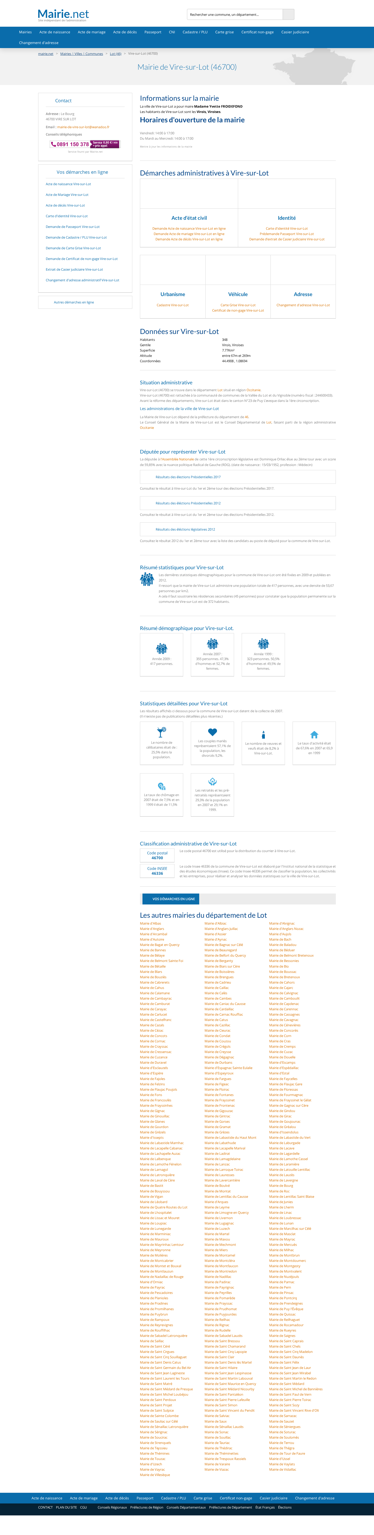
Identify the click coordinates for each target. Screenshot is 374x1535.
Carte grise (224, 32)
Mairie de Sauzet (281, 1421)
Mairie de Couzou (218, 1041)
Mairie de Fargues (218, 1078)
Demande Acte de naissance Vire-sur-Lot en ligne (189, 228)
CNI (172, 32)
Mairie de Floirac (217, 1089)
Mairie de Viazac (217, 1469)
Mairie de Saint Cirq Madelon (291, 1351)
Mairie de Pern (280, 1287)
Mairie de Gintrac (217, 1116)
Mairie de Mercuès (283, 1244)
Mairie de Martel (217, 1234)
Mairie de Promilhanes (157, 1309)
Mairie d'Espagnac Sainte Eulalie (228, 1067)
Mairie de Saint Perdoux (158, 1399)
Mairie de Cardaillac (219, 1009)
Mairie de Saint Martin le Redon (293, 1378)
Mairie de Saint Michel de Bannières (296, 1389)
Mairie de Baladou (282, 944)
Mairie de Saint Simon (221, 1405)
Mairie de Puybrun (154, 1314)
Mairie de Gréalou (282, 1126)
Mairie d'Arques (216, 1202)
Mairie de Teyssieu (153, 1448)
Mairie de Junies (281, 1202)
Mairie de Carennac (283, 1009)
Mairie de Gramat (218, 1126)
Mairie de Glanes (152, 1121)
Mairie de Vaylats (282, 1464)
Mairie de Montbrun (284, 1255)
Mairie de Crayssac (154, 1046)
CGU (83, 1507)
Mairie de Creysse (218, 1051)
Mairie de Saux (216, 1421)
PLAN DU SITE (66, 1507)
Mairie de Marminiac (155, 1234)
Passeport (153, 32)
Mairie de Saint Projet (156, 1405)
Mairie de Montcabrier (157, 1260)
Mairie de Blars (151, 971)
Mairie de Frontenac (220, 1105)
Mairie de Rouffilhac (155, 1330)
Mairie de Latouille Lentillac (289, 1169)
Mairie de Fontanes (219, 1094)
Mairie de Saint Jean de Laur (290, 1367)
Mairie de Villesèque (155, 1474)
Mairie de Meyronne (155, 1250)
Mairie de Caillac (217, 987)
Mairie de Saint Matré (156, 1383)
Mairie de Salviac (217, 1415)
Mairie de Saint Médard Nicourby (229, 1389)
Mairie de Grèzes (217, 1132)
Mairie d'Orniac (151, 1282)
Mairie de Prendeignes (286, 1303)
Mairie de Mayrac (282, 1239)
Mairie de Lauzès (281, 1175)
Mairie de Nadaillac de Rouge (161, 1276)
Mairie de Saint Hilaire (221, 1367)
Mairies (25, 32)
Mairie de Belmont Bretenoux (291, 955)
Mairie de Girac (280, 1116)
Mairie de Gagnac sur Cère (288, 1105)
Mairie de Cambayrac (156, 998)
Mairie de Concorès (283, 1030)
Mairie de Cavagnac (283, 1019)
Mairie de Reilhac (217, 1319)
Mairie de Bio (279, 966)
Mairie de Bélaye (152, 955)
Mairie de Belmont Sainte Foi (161, 960)
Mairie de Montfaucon (221, 1266)
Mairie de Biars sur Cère (222, 966)
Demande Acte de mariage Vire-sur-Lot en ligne (189, 233)
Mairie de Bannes (153, 950)
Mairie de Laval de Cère (157, 1180)
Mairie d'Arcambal (153, 934)
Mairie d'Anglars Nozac (286, 928)
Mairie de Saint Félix (284, 1362)
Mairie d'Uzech (151, 1464)
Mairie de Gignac (152, 1110)
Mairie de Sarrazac (283, 1415)
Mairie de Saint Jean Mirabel (290, 1373)
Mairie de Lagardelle (284, 1153)
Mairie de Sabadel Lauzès (223, 1335)
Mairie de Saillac (152, 1341)
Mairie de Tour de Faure (287, 1453)
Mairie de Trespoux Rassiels (225, 1458)
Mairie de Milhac (281, 1250)
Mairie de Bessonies (284, 960)
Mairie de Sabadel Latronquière (163, 1335)
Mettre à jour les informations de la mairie (166, 146)
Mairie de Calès (216, 993)
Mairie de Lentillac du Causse (226, 1196)
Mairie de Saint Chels (284, 1346)
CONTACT (45, 1507)
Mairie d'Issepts (152, 1137)
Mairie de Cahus (152, 987)
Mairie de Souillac (218, 1437)
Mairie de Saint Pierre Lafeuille (227, 1399)
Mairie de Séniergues (284, 1426)
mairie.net (45, 53)
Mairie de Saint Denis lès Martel (228, 1362)
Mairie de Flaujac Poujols (158, 1089)
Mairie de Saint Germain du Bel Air (165, 1367)
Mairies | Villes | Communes (81, 53)
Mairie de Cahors (282, 982)
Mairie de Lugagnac (219, 1223)
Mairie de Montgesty (284, 1266)
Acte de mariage (92, 32)
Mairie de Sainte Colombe (159, 1415)
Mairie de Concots (153, 1035)
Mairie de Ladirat (217, 1153)
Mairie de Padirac (218, 1282)
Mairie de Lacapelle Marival (225, 1148)
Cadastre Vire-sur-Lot (173, 305)
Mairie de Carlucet (153, 1014)
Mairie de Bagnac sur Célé (224, 944)
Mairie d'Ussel (279, 1458)
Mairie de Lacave (281, 1148)
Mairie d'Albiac (215, 923)
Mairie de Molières (154, 1255)
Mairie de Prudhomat (221, 1309)
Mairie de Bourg (281, 1185)
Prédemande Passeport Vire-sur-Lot (287, 233)
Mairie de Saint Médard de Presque (166, 1389)
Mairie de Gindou (282, 1110)
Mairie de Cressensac (155, 1051)
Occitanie (254, 390)
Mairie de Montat (218, 1191)
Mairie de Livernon (219, 1218)
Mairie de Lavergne (283, 1180)
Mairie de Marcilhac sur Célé (290, 1228)
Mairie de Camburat (155, 1003)
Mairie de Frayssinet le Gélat (290, 1100)
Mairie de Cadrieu (218, 982)
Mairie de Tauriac (217, 1442)
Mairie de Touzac (152, 1458)
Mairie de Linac (280, 1212)
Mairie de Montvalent (285, 1271)
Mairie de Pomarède (220, 1298)
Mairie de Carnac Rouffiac (224, 1014)
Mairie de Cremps (282, 1046)
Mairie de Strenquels (155, 1442)
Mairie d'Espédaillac (284, 1067)
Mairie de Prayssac (219, 1303)
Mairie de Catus (216, 1019)
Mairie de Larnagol (154, 1169)
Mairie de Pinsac (281, 1292)
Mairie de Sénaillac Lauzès (224, 1426)
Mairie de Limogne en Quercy (227, 1212)
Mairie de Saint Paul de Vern (290, 1394)
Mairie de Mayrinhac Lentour (162, 1244)
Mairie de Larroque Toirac (224, 1169)
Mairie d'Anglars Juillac (221, 928)
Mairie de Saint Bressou (222, 1341)
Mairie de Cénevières (284, 1025)
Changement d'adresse (39, 42)
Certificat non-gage (257, 32)
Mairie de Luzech (217, 1228)
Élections (285, 1507)
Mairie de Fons (151, 1094)
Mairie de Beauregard (221, 950)
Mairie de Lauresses (219, 1175)
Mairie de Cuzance (153, 1057)
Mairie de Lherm (281, 1207)
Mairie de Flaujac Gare (285, 1084)
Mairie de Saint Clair (219, 1357)
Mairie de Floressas (283, 1089)
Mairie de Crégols (218, 1046)
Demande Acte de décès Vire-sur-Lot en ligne (189, 239)
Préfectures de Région (146, 1507)
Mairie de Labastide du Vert (290, 1137)
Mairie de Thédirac (218, 1448)
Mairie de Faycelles (283, 1078)
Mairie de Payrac (152, 1287)
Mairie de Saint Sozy (284, 1405)
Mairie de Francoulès (155, 1100)
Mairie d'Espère (151, 1073)
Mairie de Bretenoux (284, 977)
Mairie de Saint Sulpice (157, 1410)
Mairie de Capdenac (284, 1003)
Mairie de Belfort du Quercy (225, 955)
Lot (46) (115, 53)
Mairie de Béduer (282, 950)
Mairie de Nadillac (218, 1276)
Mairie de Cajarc (281, 987)
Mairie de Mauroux (154, 1239)
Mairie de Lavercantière (222, 1180)
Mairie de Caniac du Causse (225, 1003)
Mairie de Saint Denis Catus (160, 1362)
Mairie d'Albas (150, 923)
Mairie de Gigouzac (219, 1110)
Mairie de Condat (218, 1035)
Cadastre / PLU (195, 32)
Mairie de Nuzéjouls (284, 1276)
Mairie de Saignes (282, 1335)
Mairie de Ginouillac (154, 1116)
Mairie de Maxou (217, 1239)
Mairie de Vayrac (152, 1469)
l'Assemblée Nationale (177, 459)
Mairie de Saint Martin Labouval (229, 1378)
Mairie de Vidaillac (282, 1469)
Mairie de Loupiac (153, 1223)
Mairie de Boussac (282, 971)
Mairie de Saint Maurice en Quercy (230, 1383)
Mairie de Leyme (217, 1207)
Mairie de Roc (279, 1191)
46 (246, 417)
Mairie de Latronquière (157, 1175)
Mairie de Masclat (282, 1234)
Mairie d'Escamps (282, 1062)
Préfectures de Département (230, 1507)
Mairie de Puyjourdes (221, 1314)
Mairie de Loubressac (285, 1218)
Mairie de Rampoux (154, 1319)
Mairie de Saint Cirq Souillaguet (163, 1357)
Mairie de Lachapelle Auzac (160, 1153)
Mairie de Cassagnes (284, 1014)
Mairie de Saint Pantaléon (224, 1394)
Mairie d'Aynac (216, 939)
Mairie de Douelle (282, 1057)
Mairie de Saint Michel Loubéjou (164, 1394)
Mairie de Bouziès (153, 977)
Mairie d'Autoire (152, 939)
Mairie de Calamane (155, 993)
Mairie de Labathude (220, 1143)
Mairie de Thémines (154, 1453)
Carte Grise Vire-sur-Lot (238, 305)
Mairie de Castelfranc (155, 1019)
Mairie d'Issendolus (283, 1132)
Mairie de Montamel (220, 1255)
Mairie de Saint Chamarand (225, 1346)
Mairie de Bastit (151, 1185)
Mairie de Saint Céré (155, 1346)
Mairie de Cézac (151, 1030)
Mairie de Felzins (152, 1084)
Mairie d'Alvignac (282, 923)
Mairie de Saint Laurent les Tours (164, 1378)
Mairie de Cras (280, 1041)
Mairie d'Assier (215, 934)
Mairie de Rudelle (218, 1330)
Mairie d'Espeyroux (219, 1073)
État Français (265, 1507)
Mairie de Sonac (216, 1432)
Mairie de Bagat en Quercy (160, 944)
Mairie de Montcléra (220, 1260)
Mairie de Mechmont (220, 1244)
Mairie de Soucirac (153, 1437)
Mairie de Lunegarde (155, 1228)
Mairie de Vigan (151, 1196)
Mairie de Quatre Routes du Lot (164, 1207)
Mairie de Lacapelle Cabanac (161, 1148)
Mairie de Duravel (153, 1062)
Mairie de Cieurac (218, 1030)
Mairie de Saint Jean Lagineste (162, 1373)
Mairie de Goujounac (284, 1121)
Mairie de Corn (280, 1035)
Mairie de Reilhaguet (284, 1319)
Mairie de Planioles (154, 1298)
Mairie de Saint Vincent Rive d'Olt (294, 1410)
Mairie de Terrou (281, 1442)
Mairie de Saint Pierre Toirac (290, 1399)
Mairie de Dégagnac (219, 1057)
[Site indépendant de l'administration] (112, 13)
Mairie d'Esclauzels (154, 1067)
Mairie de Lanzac (217, 1164)
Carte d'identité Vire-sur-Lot (287, 228)
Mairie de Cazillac (217, 1025)
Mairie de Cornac (152, 1041)
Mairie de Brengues (219, 977)
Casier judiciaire (295, 32)
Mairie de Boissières (219, 971)
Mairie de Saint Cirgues (157, 1351)
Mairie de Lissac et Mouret (160, 1218)
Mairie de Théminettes (221, 1453)
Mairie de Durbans (218, 1062)
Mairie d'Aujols (280, 934)
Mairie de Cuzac (281, 1051)
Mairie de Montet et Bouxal (160, 1266)
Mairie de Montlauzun (156, 1271)
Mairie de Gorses (217, 1121)
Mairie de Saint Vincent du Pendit (230, 1410)
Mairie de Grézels (153, 1132)
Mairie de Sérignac (153, 1432)
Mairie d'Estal (279, 1073)
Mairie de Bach (280, 939)
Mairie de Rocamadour (286, 1325)
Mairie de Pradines (154, 1303)
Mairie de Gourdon (154, 1126)
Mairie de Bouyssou (155, 1191)
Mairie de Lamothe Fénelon (160, 1164)
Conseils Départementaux (186, 1507)
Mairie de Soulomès (284, 1437)
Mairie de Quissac (282, 1314)
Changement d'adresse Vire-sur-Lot (303, 305)
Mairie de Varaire (217, 1464)
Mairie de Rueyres (282, 1330)
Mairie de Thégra (281, 1448)
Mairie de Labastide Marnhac (162, 1143)
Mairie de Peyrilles (218, 1292)
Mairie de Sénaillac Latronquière (164, 1426)
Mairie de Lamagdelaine (222, 1159)
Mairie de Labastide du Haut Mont (230, 1137)
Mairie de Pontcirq (283, 1298)
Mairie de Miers (216, 1250)
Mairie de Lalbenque (155, 1159)
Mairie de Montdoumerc (287, 1260)
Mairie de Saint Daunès (286, 1357)
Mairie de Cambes (218, 998)
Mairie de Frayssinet (220, 1100)
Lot (220, 390)
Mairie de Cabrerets (154, 982)
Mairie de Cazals (152, 1025)
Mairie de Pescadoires (156, 1292)
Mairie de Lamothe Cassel (288, 1159)
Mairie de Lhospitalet (156, 1212)
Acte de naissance (54, 32)
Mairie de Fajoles (152, 1078)
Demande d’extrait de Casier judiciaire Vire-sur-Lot (287, 239)
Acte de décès (125, 32)
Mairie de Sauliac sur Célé (159, 1421)
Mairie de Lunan (281, 1223)
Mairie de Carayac (153, 1009)
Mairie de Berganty (219, 960)
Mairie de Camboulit (284, 998)
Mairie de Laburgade (284, 1143)
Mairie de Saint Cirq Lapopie (226, 1351)
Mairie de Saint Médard (286, 1383)
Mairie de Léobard (153, 1202)
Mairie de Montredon (221, 1271)
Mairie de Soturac (282, 1432)
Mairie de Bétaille (153, 966)
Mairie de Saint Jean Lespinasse (228, 1373)
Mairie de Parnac (281, 1282)
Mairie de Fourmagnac (286, 1094)
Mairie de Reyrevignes (156, 1325)
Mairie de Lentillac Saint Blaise (291, 1196)
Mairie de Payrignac (219, 1287)
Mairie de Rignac (217, 1325)
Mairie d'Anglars (152, 928)
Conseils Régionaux (112, 1507)
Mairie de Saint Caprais (286, 1341)
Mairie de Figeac (217, 1084)
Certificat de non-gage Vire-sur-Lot (238, 310)
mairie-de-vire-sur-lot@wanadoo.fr (83, 127)
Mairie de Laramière (284, 1164)
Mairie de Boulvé (217, 1185)
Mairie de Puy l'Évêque (286, 1309)
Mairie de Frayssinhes (156, 1105)
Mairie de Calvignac (283, 993)
